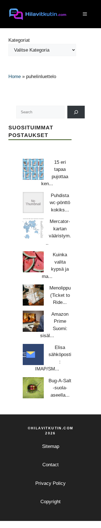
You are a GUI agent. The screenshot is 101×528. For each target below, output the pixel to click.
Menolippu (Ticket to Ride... (60, 295)
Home (14, 76)
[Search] (76, 112)
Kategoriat (19, 40)
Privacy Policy (50, 483)
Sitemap (50, 446)
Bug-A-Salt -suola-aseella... (60, 388)
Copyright (50, 501)
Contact (50, 464)
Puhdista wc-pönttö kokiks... (60, 203)
